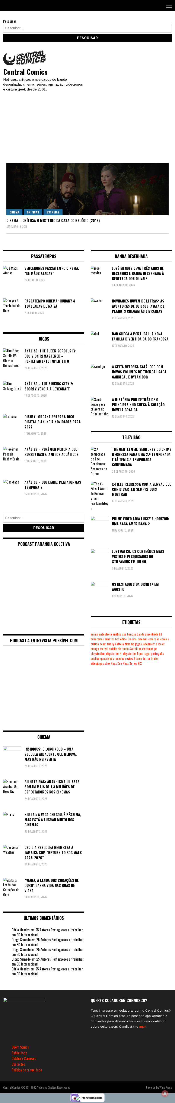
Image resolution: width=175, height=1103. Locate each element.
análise (117, 634)
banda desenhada (147, 634)
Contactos (18, 1064)
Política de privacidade (27, 1069)
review (129, 658)
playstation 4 (113, 653)
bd (160, 634)
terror (146, 658)
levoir (161, 644)
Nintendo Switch (128, 648)
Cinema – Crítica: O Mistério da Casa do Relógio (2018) (53, 220)
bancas (131, 634)
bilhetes (109, 639)
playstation (98, 653)
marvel (104, 648)
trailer (155, 658)
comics (164, 639)
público (95, 658)
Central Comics (25, 72)
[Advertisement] (87, 124)
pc (155, 648)
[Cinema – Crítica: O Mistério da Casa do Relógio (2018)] (87, 189)
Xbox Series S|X (132, 663)
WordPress (165, 1087)
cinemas (142, 639)
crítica (95, 644)
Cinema (14, 212)
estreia (119, 644)
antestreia (105, 634)
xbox (107, 663)
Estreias (53, 212)
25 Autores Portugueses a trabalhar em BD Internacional (47, 932)
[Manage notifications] (165, 1093)
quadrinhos (107, 658)
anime (94, 634)
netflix (113, 648)
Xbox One (116, 663)
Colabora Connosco (24, 1058)
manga (95, 648)
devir (103, 644)
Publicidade (19, 1052)
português (157, 653)
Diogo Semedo (21, 939)
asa (124, 634)
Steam (138, 658)
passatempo (146, 648)
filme (127, 644)
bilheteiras (97, 639)
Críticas (33, 212)
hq (132, 644)
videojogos (97, 663)
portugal (144, 653)
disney (110, 644)
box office (121, 639)
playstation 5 (130, 653)
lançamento (150, 644)
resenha (119, 658)
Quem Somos (20, 1047)
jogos (138, 644)
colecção (153, 639)
